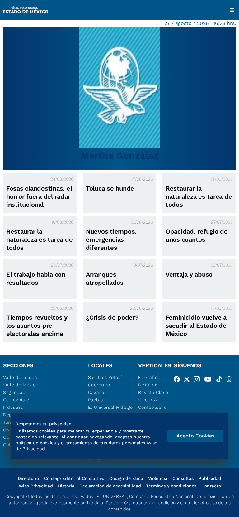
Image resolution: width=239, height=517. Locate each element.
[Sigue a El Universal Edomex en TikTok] (221, 380)
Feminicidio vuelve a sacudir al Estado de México (196, 325)
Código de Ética (126, 478)
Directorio (28, 478)
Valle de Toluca (20, 377)
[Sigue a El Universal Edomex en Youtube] (210, 380)
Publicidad (210, 478)
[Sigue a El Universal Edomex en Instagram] (199, 380)
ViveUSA (147, 399)
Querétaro (99, 384)
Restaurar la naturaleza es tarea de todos (199, 196)
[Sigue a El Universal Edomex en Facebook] (179, 380)
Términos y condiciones (171, 485)
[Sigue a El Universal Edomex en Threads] (231, 380)
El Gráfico (149, 377)
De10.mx (147, 384)
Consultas (183, 478)
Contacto (211, 485)
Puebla (95, 399)
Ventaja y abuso (189, 274)
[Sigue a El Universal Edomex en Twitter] (189, 380)
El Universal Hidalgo (110, 407)
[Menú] (232, 10)
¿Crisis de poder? (112, 317)
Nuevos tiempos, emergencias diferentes (111, 239)
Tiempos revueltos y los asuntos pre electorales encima (37, 325)
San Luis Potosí (105, 377)
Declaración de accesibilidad (110, 485)
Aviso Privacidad (35, 485)
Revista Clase (153, 392)
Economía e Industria (16, 403)
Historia (66, 485)
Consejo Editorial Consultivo (74, 478)
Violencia (157, 478)
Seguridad (14, 392)
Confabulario (152, 407)
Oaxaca (96, 392)
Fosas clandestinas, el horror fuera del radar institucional (39, 196)
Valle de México (21, 384)
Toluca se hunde (110, 188)
